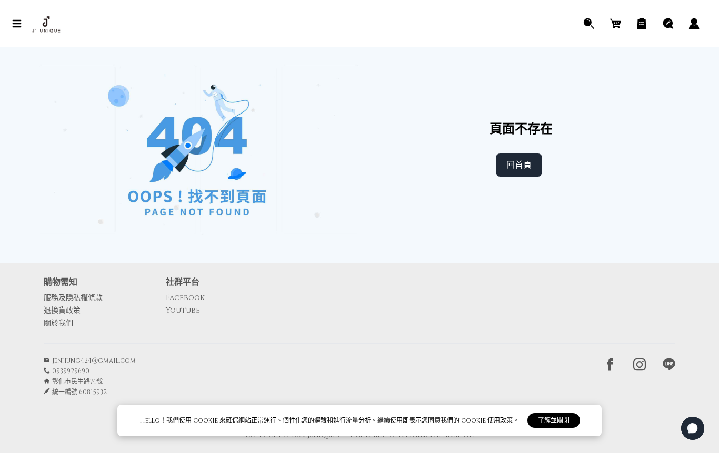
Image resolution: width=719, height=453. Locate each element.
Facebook (185, 298)
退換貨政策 (62, 310)
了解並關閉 (554, 420)
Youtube (183, 310)
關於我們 (58, 323)
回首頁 (519, 165)
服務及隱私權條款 (73, 298)
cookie (206, 420)
